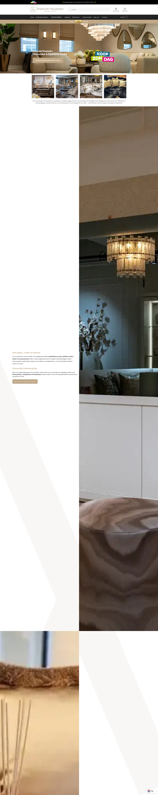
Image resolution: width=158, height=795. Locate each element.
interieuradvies (17, 374)
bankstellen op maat (55, 356)
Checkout (124, 11)
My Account (116, 11)
